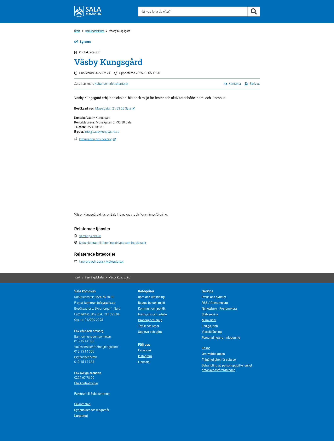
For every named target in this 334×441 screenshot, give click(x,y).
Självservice (210, 314)
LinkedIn (144, 362)
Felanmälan (82, 404)
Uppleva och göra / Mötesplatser (101, 261)
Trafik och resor (148, 326)
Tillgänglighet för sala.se (219, 359)
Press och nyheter (214, 297)
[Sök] (254, 11)
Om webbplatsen (213, 354)
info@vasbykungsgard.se (101, 132)
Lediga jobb (210, 326)
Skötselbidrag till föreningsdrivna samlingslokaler (112, 243)
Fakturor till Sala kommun (92, 394)
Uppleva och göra (150, 332)
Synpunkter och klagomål (91, 410)
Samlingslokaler (94, 31)
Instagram (145, 356)
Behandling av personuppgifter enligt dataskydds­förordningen (227, 368)
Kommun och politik (151, 308)
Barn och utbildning (151, 297)
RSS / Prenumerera (215, 303)
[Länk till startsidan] (87, 11)
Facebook (144, 350)
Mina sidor (209, 320)
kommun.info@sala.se (99, 303)
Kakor (206, 348)
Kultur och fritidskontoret (111, 84)
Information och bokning (95, 139)
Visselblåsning (212, 332)
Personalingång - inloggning (221, 337)
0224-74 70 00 (104, 297)
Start (77, 31)
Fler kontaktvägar (86, 383)
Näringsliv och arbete (152, 314)
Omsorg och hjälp (150, 320)
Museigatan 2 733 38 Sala (113, 108)
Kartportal (81, 416)
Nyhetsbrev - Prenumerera (219, 308)
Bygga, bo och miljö (151, 303)
